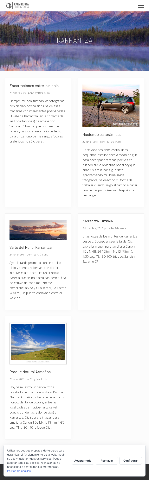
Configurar (130, 460)
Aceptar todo (83, 460)
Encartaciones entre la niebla (34, 85)
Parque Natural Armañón (30, 371)
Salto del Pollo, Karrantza (31, 247)
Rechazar (107, 460)
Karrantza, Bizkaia (97, 220)
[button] (141, 5)
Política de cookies (19, 470)
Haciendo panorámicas (101, 134)
